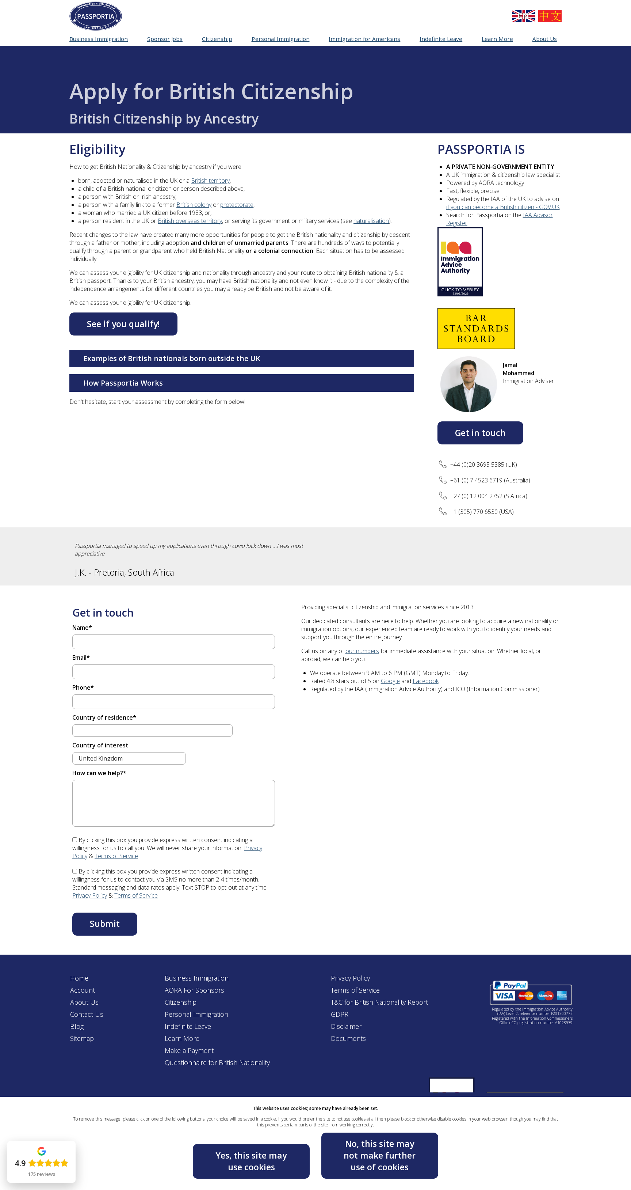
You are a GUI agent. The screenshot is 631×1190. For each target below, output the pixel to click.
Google (390, 681)
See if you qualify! (123, 324)
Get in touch (480, 433)
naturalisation (371, 221)
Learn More (182, 1038)
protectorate (236, 205)
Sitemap (82, 1038)
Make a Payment (189, 1050)
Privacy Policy (89, 895)
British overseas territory (190, 221)
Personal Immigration (196, 1014)
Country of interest (100, 745)
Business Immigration (197, 978)
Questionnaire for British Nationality (217, 1062)
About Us (84, 1002)
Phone (83, 687)
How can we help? (99, 773)
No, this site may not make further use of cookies (380, 1155)
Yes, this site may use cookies (251, 1161)
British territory (210, 181)
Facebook (426, 681)
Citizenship (180, 1002)
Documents (348, 1038)
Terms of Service (116, 856)
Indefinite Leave (188, 1026)
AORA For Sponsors (194, 990)
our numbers (362, 651)
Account (82, 990)
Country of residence (104, 717)
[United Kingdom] (523, 16)
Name (82, 628)
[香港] (550, 16)
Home (79, 978)
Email (81, 657)
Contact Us (86, 1014)
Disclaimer (346, 1026)
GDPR (339, 1014)
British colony (193, 205)
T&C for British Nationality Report (379, 1002)
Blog (77, 1026)
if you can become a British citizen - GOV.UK (503, 207)
